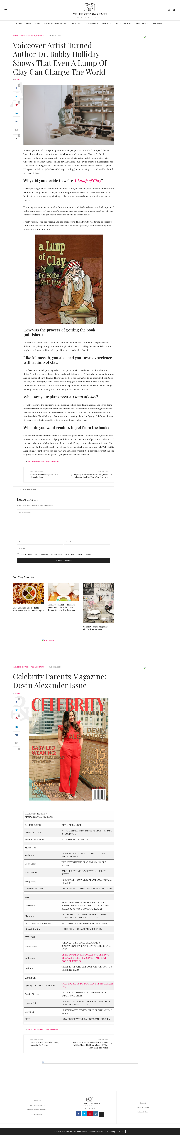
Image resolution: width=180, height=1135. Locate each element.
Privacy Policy (142, 1112)
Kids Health (92, 24)
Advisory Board (37, 1114)
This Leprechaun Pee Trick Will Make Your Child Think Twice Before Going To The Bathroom (61, 607)
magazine (55, 461)
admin (17, 80)
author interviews (36, 461)
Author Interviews (21, 36)
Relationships (123, 24)
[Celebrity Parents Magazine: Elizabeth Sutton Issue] (98, 603)
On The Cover (28, 667)
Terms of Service (142, 1107)
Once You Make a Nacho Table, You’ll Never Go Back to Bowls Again (28, 609)
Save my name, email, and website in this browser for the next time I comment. (57, 554)
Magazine (40, 36)
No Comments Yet (28, 490)
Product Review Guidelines (37, 1110)
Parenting (107, 24)
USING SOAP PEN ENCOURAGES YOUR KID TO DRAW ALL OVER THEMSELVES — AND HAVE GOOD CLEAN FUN (86, 957)
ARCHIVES (157, 24)
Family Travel (142, 24)
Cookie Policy (109, 1131)
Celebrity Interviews (55, 24)
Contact (143, 1103)
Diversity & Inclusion (37, 1105)
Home (19, 24)
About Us (37, 1101)
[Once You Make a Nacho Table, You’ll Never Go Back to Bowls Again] (28, 593)
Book (33, 36)
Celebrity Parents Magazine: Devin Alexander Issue (59, 680)
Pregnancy (76, 24)
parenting (54, 1029)
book (48, 461)
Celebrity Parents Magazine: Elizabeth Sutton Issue (95, 628)
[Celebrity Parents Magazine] (90, 10)
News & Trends (33, 24)
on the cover (43, 1029)
